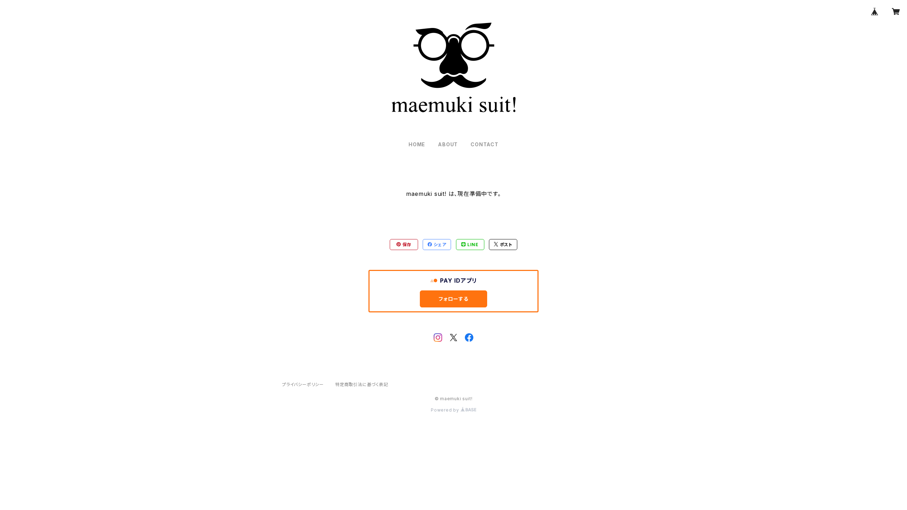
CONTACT (484, 144)
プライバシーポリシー (303, 384)
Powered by (446, 410)
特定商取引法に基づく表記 (361, 384)
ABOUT (448, 144)
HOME (417, 144)
